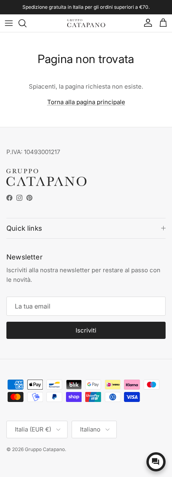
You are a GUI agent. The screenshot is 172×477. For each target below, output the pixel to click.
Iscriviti (86, 330)
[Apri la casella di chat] (156, 461)
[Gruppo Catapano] (86, 23)
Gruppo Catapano (45, 449)
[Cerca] (26, 23)
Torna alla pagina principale (86, 102)
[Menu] (9, 23)
